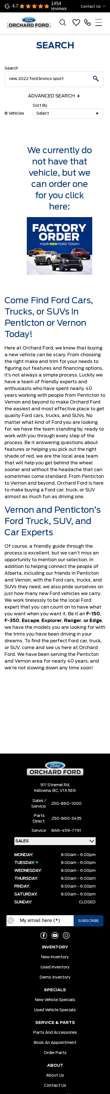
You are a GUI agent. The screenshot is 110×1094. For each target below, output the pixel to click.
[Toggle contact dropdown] (104, 6)
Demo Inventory (55, 977)
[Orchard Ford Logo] (31, 22)
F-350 (12, 620)
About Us (55, 1075)
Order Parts (55, 1053)
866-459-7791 (66, 831)
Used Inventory (55, 967)
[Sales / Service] (87, 22)
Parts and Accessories (55, 1033)
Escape (30, 620)
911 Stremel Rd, (55, 785)
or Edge (92, 620)
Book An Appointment (55, 1043)
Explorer (51, 620)
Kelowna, (43, 791)
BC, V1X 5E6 (64, 791)
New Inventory (55, 957)
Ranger (72, 620)
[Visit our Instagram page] (66, 935)
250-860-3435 (66, 819)
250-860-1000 (66, 804)
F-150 (93, 614)
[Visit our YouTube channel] (55, 935)
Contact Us (55, 1086)
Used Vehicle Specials (55, 1010)
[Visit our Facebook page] (43, 935)
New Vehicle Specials (55, 1000)
